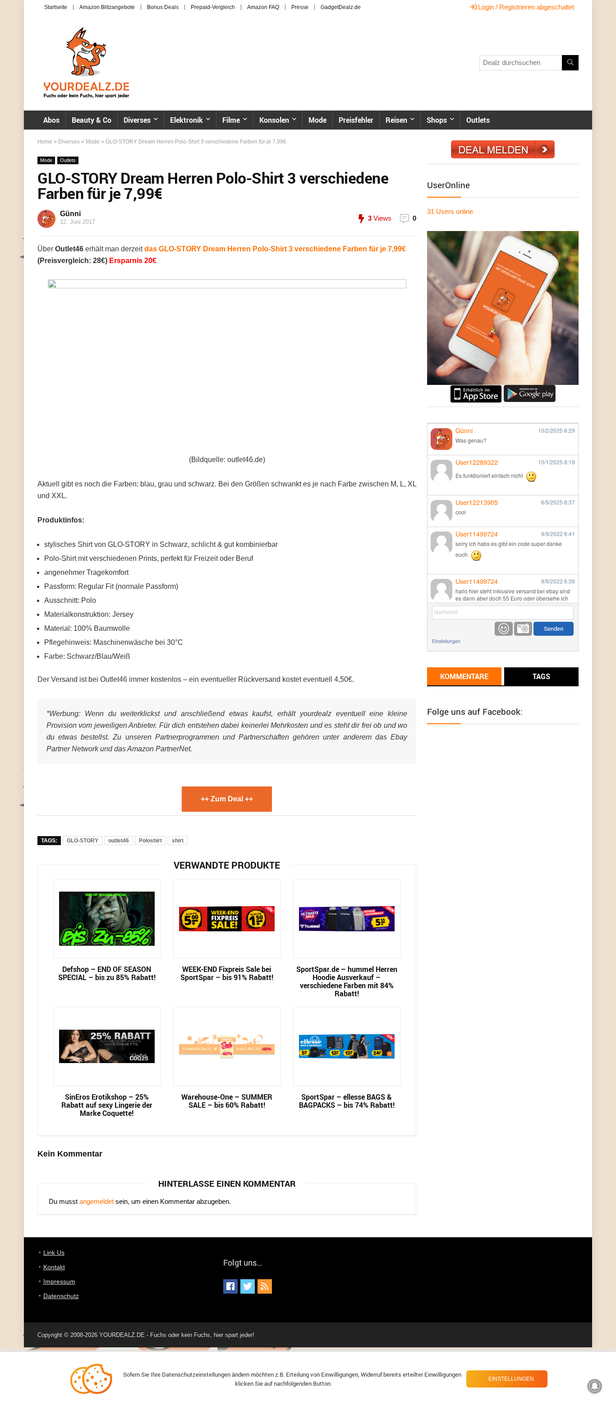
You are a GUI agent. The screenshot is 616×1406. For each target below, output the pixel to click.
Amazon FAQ (263, 7)
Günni (70, 213)
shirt (178, 840)
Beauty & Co (91, 120)
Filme (231, 120)
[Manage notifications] (595, 1386)
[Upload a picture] (523, 629)
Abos (51, 120)
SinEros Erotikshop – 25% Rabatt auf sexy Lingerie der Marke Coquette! (106, 1105)
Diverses (137, 120)
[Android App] (530, 389)
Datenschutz (61, 1296)
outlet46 (118, 840)
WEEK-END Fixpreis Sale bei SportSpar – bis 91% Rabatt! (226, 973)
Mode (317, 120)
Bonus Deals (163, 7)
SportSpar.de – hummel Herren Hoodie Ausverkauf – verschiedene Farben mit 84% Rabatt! (346, 981)
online (450, 211)
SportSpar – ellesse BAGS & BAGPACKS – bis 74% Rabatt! (347, 1101)
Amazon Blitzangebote (107, 7)
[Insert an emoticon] (504, 629)
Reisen (396, 120)
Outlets (478, 120)
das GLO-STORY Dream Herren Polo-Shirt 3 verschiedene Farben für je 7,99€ (275, 249)
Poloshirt (150, 840)
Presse (299, 7)
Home (44, 142)
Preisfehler (356, 120)
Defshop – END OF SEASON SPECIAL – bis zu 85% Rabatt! (107, 973)
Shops (437, 120)
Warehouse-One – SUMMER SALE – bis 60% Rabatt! (226, 1101)
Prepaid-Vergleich (213, 7)
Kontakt (54, 1267)
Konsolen (274, 120)
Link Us (53, 1252)
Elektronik (186, 120)
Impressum (59, 1281)
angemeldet (96, 1201)
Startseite (55, 7)
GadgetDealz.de (341, 7)
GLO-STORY (82, 840)
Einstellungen (446, 641)
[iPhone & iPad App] (476, 389)
